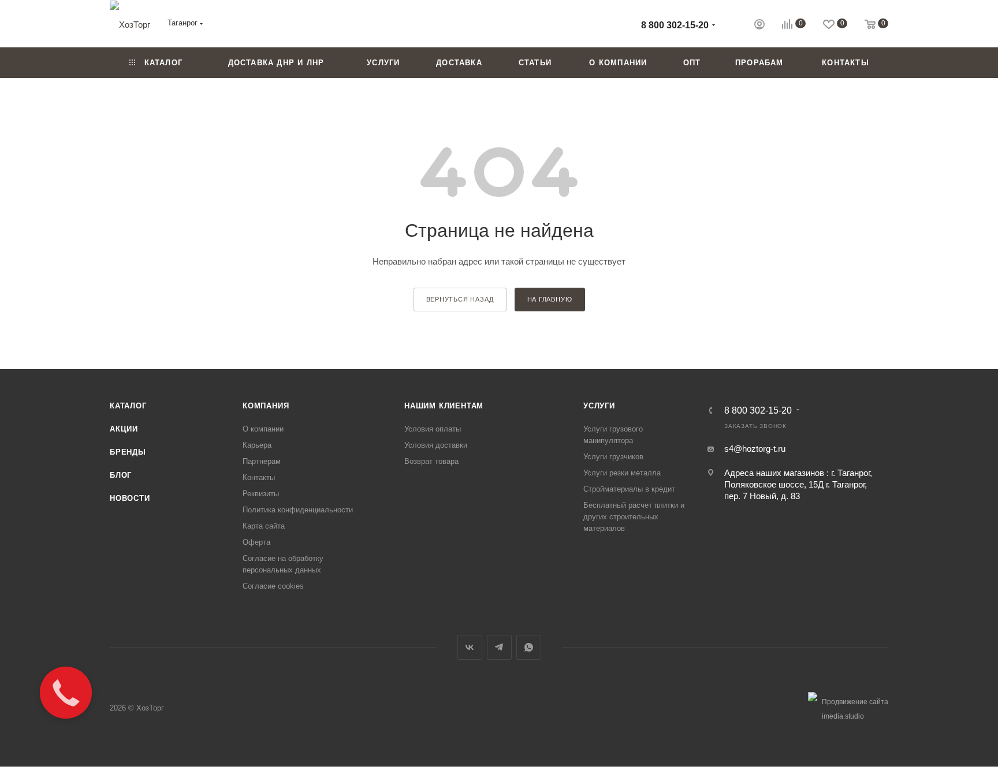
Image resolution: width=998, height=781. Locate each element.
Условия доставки (435, 445)
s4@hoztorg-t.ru (754, 448)
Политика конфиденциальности (298, 509)
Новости (130, 498)
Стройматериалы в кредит (629, 489)
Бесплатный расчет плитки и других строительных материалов (633, 517)
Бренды (128, 452)
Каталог (128, 405)
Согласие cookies (273, 586)
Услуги (599, 405)
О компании (263, 429)
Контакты (259, 477)
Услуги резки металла (622, 472)
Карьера (257, 445)
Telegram (499, 647)
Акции (124, 429)
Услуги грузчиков (613, 456)
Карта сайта (264, 526)
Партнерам (262, 461)
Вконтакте (469, 647)
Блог (121, 475)
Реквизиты (261, 493)
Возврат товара (431, 461)
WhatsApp (528, 647)
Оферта (256, 542)
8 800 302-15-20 (675, 25)
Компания (266, 405)
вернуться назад (460, 299)
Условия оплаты (432, 429)
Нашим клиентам (443, 405)
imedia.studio (843, 716)
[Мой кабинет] (759, 25)
